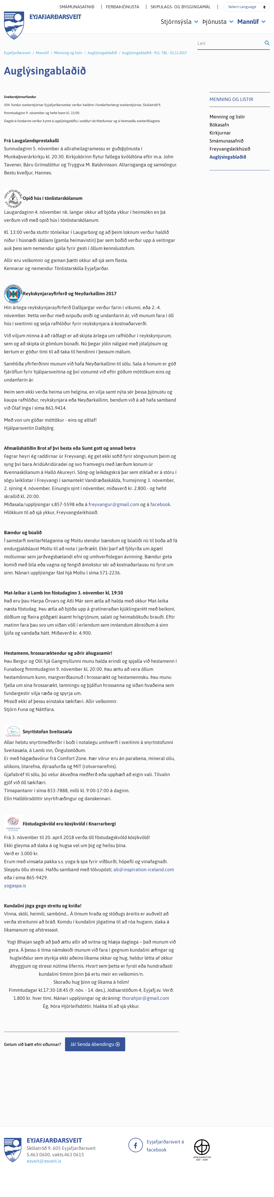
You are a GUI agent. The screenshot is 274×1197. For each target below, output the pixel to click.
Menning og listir (68, 53)
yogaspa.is (15, 885)
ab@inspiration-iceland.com (143, 869)
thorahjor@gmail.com (145, 998)
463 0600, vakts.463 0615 (57, 1154)
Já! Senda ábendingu (92, 1044)
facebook (160, 504)
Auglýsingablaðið (102, 53)
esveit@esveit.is (44, 1161)
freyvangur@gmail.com (114, 504)
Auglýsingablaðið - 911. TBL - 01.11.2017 (154, 53)
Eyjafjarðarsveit (17, 53)
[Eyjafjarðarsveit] (12, 1161)
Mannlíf (42, 53)
